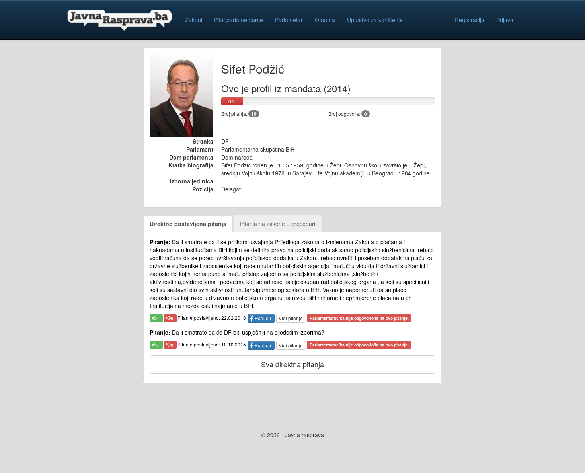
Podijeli (263, 318)
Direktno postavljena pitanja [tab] (188, 224)
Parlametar (289, 20)
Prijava (504, 20)
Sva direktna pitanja (292, 364)
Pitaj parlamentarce (238, 20)
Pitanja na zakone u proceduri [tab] (277, 224)
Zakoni (193, 20)
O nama (325, 20)
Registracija (469, 20)
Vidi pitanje (291, 318)
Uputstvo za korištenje (375, 20)
